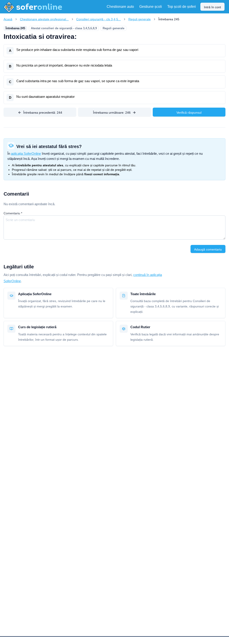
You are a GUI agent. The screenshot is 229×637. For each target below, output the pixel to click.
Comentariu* (13, 213)
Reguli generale (139, 19)
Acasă (8, 19)
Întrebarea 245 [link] (168, 19)
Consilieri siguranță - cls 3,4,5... (98, 19)
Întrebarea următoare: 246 (112, 112)
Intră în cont (212, 7)
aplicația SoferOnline (26, 153)
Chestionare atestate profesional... (44, 19)
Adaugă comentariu (208, 249)
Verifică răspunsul (188, 112)
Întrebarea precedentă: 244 (42, 112)
